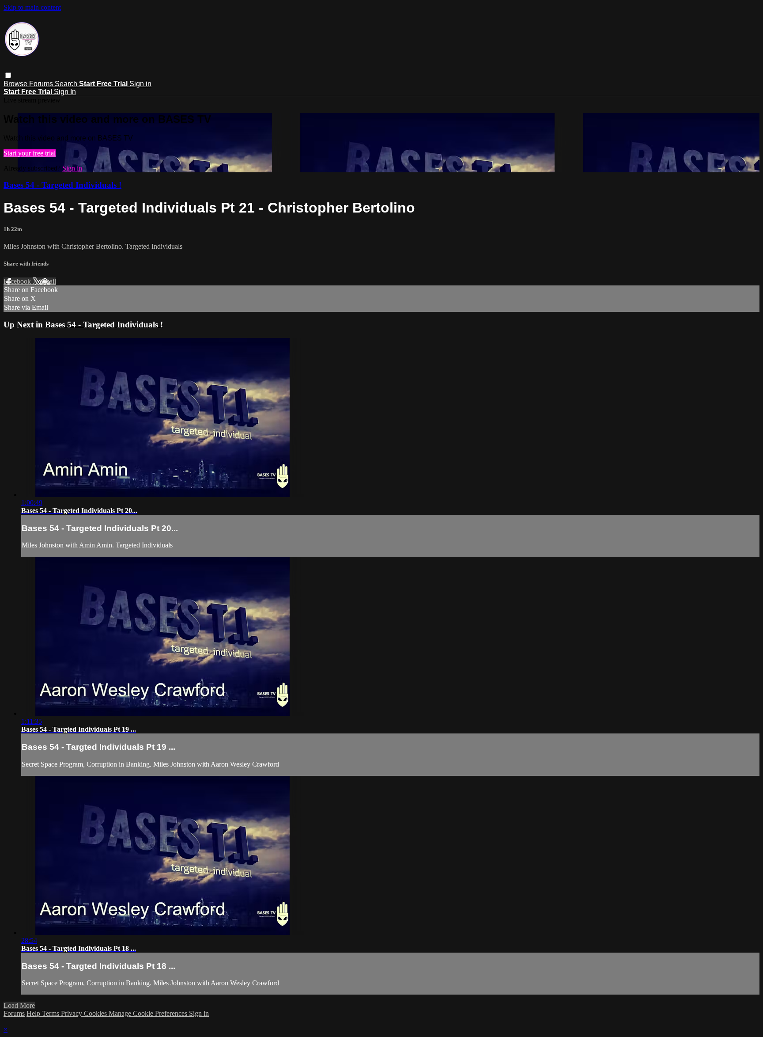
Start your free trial (30, 153)
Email (48, 281)
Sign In (65, 91)
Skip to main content (32, 7)
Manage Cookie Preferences (149, 1013)
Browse (16, 83)
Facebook (18, 281)
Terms (51, 1013)
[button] (8, 75)
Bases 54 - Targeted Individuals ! (62, 185)
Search (67, 83)
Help (34, 1013)
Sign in (140, 83)
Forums (42, 83)
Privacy (72, 1013)
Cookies (96, 1013)
